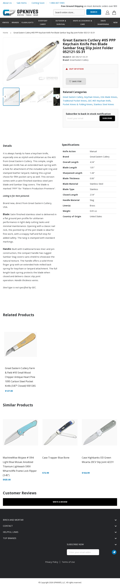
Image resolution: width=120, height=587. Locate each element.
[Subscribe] (114, 552)
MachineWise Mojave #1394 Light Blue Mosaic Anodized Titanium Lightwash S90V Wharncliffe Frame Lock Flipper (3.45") (20, 466)
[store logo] (20, 13)
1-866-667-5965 (57, 2)
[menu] (60, 23)
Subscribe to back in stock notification (88, 113)
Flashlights (27, 22)
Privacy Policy (51, 562)
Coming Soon (38, 2)
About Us (7, 2)
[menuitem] (5, 22)
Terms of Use (68, 562)
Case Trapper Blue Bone (55, 457)
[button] (28, 96)
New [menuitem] (115, 22)
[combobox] (69, 12)
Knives (5, 22)
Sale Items (22, 2)
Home (5, 32)
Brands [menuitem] (15, 22)
